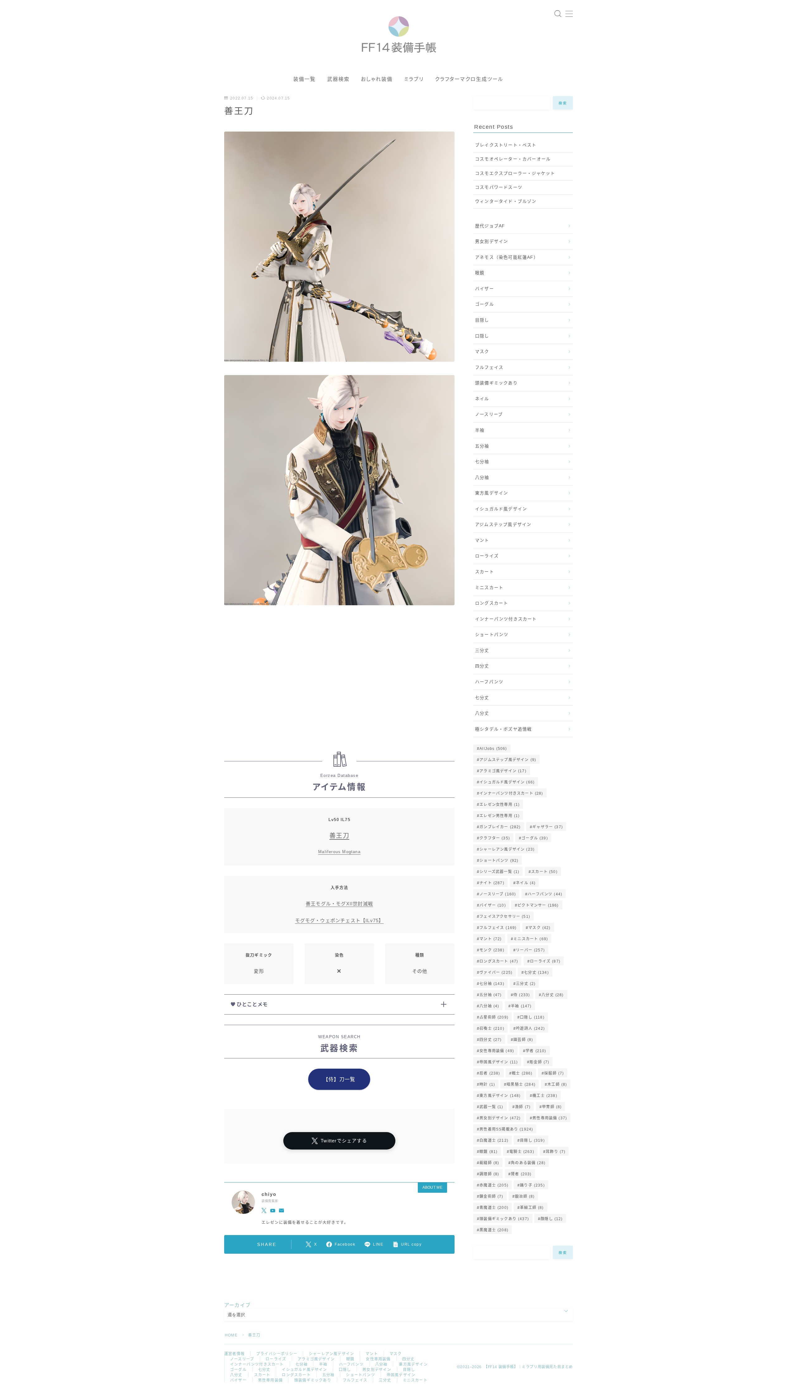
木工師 (557, 1084)
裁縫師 (489, 1163)
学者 (536, 1051)
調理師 (489, 1174)
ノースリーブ (489, 414)
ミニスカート (489, 587)
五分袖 (482, 446)
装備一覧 (304, 79)
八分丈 (482, 713)
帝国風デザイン (498, 1062)
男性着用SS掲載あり (506, 1129)
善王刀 (339, 835)
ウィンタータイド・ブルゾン (506, 201)
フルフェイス (489, 367)
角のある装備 (528, 1163)
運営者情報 (234, 1354)
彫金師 (539, 1062)
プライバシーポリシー (276, 1354)
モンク (491, 950)
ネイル (482, 399)
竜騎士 (521, 1152)
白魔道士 (493, 1140)
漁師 (523, 1107)
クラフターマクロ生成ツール (469, 79)
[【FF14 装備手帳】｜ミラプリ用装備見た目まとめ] (398, 31)
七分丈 (482, 697)
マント (482, 540)
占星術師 (493, 1017)
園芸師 (523, 1040)
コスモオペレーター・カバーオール (513, 159)
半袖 (479, 430)
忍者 (489, 1073)
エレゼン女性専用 (499, 804)
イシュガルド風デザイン (501, 509)
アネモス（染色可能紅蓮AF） (506, 257)
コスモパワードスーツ (498, 187)
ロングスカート (491, 603)
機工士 (544, 1096)
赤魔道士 (493, 1185)
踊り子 (532, 1185)
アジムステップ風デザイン (503, 524)
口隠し (482, 336)
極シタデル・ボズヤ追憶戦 (503, 729)
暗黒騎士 (521, 1084)
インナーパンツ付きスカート (506, 619)
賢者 (521, 1174)
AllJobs (493, 748)
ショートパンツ (491, 634)
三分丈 (482, 650)
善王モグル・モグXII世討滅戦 (339, 903)
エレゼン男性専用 (499, 816)
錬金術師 (491, 1196)
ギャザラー (547, 827)
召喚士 (491, 1028)
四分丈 (482, 666)
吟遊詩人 (530, 1028)
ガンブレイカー (500, 827)
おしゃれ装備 (377, 79)
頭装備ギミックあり (496, 383)
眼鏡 (479, 273)
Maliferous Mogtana (339, 851)
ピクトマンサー (538, 905)
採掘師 (554, 1073)
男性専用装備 (549, 1118)
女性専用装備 (496, 1051)
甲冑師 (552, 1107)
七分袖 (482, 461)
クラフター (494, 838)
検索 (563, 103)
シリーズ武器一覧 (499, 872)
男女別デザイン (491, 241)
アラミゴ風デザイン (502, 771)
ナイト (491, 883)
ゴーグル (484, 304)
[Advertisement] (339, 681)
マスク (482, 351)
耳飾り (555, 1152)
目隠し (482, 320)
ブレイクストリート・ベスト (506, 145)
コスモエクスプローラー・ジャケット (515, 173)
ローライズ (487, 556)
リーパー (530, 950)
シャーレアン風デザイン (507, 849)
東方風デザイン (491, 493)
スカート (484, 571)
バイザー (484, 288)
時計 (487, 1084)
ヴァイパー (495, 972)
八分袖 (482, 477)
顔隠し (551, 1219)
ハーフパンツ (489, 682)
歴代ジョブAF (490, 226)
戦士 (522, 1073)
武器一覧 (491, 1107)
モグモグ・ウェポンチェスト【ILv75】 (339, 920)
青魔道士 (493, 1208)
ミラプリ (414, 79)
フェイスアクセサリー (504, 916)
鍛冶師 (525, 1196)
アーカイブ (237, 1305)
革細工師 (532, 1208)
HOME (231, 1335)
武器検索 (338, 79)
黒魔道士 (493, 1230)
